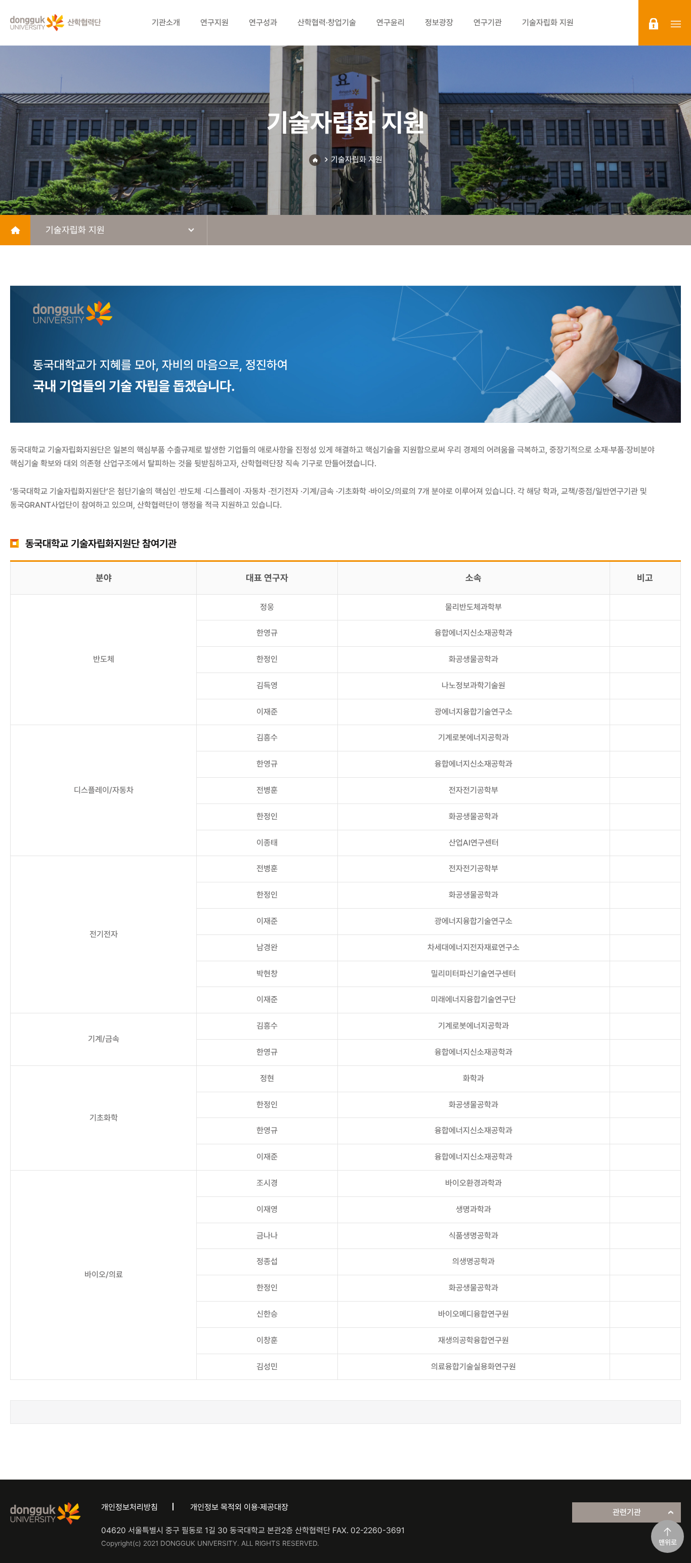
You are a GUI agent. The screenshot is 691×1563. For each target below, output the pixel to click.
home (15, 230)
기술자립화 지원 (356, 159)
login (654, 24)
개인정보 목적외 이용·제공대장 (239, 1507)
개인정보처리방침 (129, 1507)
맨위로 (668, 1542)
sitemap (676, 24)
